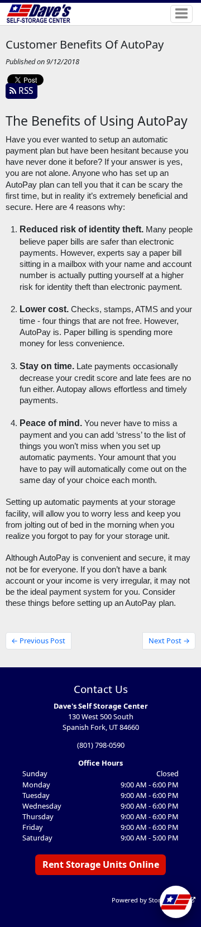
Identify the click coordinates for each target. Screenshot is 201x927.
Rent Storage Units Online (100, 864)
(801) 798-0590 (101, 745)
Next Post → (169, 640)
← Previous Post (38, 640)
